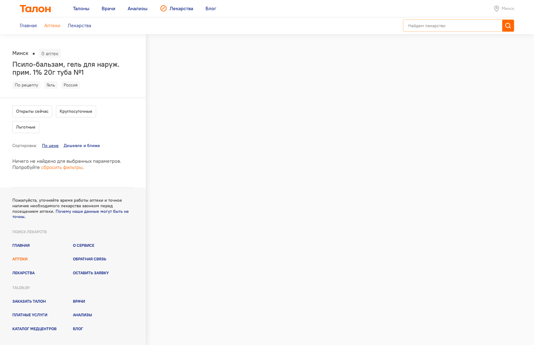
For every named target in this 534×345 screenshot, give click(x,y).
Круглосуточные (76, 111)
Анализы (82, 314)
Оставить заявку (91, 272)
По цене (50, 145)
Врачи (79, 301)
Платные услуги (29, 314)
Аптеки (20, 258)
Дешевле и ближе (82, 145)
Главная (21, 245)
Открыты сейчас (32, 111)
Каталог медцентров (34, 328)
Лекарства (23, 272)
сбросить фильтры (62, 167)
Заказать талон (29, 301)
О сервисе (83, 245)
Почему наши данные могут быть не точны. (70, 214)
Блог (78, 328)
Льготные (26, 127)
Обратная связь (89, 258)
